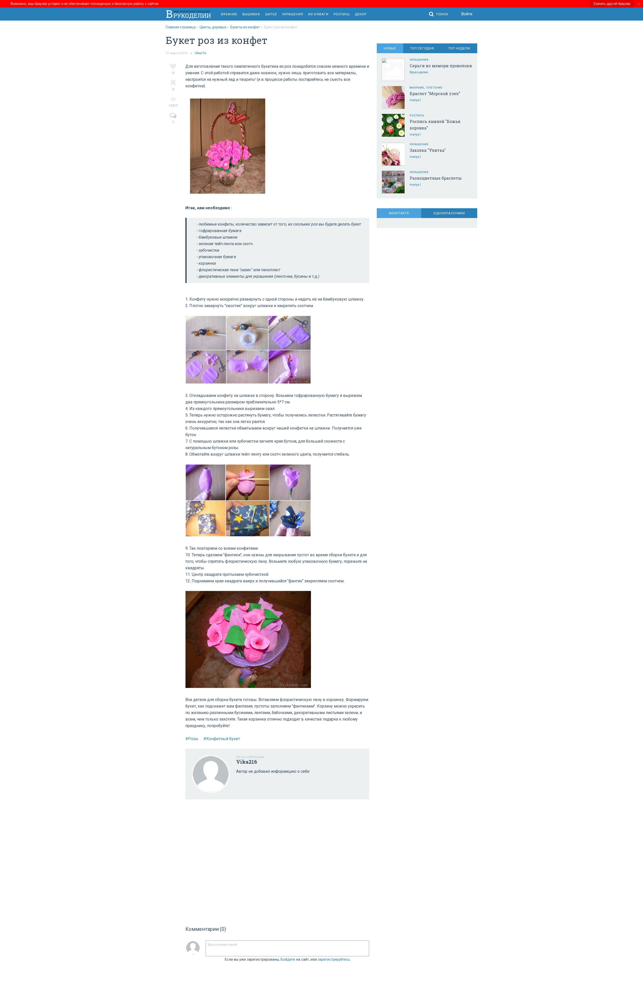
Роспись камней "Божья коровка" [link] (435, 124)
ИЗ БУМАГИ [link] (318, 14)
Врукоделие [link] (419, 72)
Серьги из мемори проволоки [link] (441, 65)
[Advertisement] (277, 861)
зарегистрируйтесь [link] (334, 959)
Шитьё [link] (271, 14)
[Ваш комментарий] (287, 948)
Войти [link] (466, 14)
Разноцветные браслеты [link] (436, 178)
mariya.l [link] (415, 100)
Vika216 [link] (200, 53)
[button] (439, 14)
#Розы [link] (191, 738)
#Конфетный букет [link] (221, 738)
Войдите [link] (288, 959)
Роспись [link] (342, 14)
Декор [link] (360, 14)
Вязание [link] (229, 14)
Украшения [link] (292, 14)
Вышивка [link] (251, 14)
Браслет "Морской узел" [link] (435, 93)
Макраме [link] (417, 87)
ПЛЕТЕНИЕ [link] (434, 87)
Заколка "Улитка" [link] (428, 150)
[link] (183, 27)
